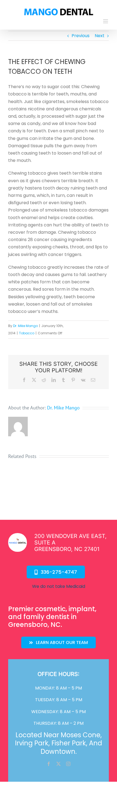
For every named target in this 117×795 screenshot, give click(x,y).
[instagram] (68, 764)
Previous (81, 36)
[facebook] (49, 764)
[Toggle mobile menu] (106, 21)
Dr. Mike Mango (25, 325)
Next (99, 36)
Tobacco (26, 333)
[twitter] (58, 764)
